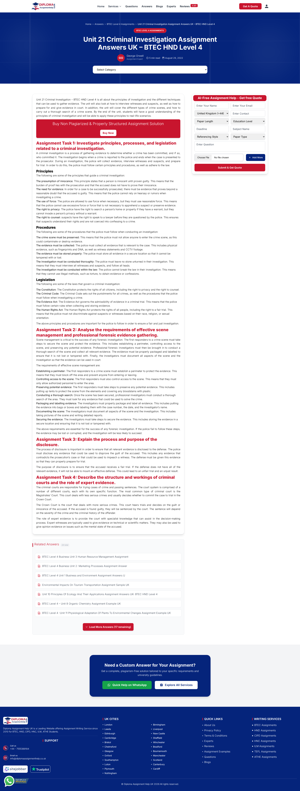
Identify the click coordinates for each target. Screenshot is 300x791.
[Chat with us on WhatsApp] (16, 781)
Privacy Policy (212, 730)
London (108, 724)
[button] (115, 6)
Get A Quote (250, 6)
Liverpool (158, 729)
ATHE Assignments (265, 756)
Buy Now (108, 132)
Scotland (157, 760)
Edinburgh (110, 733)
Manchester (159, 755)
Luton (107, 764)
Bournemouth (160, 751)
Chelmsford (110, 746)
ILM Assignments (264, 746)
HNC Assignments (265, 740)
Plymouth (109, 768)
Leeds (108, 729)
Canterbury (159, 764)
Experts (171, 6)
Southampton (111, 760)
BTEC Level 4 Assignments (120, 24)
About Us (209, 725)
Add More (257, 157)
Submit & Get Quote (230, 167)
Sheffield (157, 738)
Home (100, 6)
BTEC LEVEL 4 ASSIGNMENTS (150, 30)
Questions (131, 6)
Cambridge (110, 738)
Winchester (159, 742)
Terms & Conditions (215, 735)
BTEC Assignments (265, 725)
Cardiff (156, 768)
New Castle (159, 733)
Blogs (159, 6)
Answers (147, 6)
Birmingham (159, 724)
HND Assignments (265, 730)
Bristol (108, 742)
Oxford (108, 755)
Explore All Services (179, 685)
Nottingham (111, 773)
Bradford (157, 746)
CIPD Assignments (265, 735)
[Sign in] (266, 6)
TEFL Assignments (265, 751)
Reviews (185, 6)
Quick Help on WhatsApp (129, 685)
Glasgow (109, 751)
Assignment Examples (217, 751)
